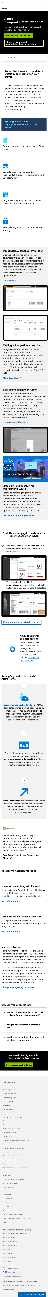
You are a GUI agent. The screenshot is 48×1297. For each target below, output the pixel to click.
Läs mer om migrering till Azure (18, 515)
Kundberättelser (8, 1109)
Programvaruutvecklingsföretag (13, 1179)
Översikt (9, 57)
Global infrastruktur (9, 1094)
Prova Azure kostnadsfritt (19, 35)
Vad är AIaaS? (7, 1249)
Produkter (6, 1121)
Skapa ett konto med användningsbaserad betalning (21, 43)
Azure (5, 8)
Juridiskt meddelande (31, 1281)
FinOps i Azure (7, 1137)
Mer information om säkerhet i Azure (21, 622)
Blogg (5, 1202)
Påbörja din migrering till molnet (17, 987)
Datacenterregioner (9, 1098)
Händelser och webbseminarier (13, 1214)
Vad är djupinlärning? (10, 1245)
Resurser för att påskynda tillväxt (13, 1156)
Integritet (20, 1281)
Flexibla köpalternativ (10, 1133)
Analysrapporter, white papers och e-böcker (17, 1218)
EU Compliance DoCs (33, 1285)
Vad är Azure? (7, 1086)
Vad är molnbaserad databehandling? (15, 1233)
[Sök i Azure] (2, 3)
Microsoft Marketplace (10, 1183)
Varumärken (7, 1285)
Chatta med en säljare (33, 1294)
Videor (5, 1222)
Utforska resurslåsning (14, 422)
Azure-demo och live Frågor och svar (15, 1168)
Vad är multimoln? (9, 1237)
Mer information (11, 378)
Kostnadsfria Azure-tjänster (12, 1129)
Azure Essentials (8, 1105)
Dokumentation (8, 1198)
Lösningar (6, 1152)
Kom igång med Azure (10, 1090)
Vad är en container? (9, 1257)
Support (5, 1164)
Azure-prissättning (9, 1125)
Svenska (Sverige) (12, 1268)
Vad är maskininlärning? (11, 1241)
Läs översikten (10, 280)
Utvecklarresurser (8, 1206)
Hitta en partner (8, 1187)
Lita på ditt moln (8, 1101)
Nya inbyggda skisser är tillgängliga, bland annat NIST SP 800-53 (21, 124)
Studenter (6, 1210)
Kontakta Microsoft (9, 1281)
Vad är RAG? (7, 1261)
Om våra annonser (19, 1285)
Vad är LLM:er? (8, 1253)
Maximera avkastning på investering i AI (16, 1140)
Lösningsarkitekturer (9, 1160)
